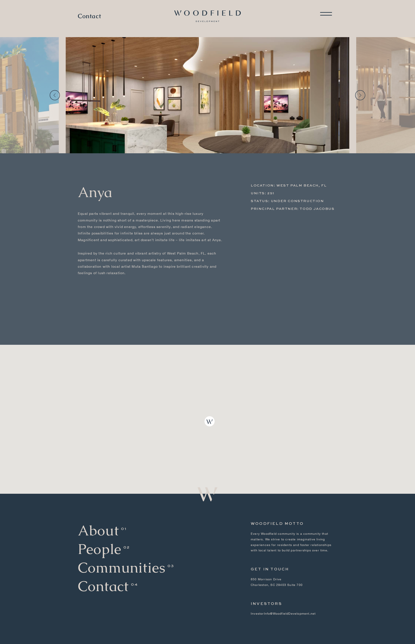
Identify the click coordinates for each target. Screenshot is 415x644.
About (98, 530)
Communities (121, 568)
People (99, 549)
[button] (209, 421)
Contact (89, 16)
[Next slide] (360, 95)
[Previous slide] (55, 95)
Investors (266, 604)
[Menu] (326, 14)
